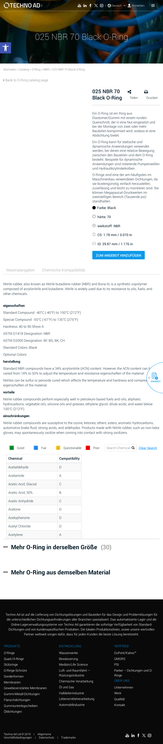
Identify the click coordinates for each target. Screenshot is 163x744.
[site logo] (23, 5)
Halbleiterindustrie (71, 693)
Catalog (24, 69)
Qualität (119, 699)
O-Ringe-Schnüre (15, 670)
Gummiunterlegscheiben (21, 706)
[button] (153, 377)
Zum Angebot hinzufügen (118, 255)
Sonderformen (14, 676)
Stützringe (11, 664)
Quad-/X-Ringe (14, 659)
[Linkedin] (85, 5)
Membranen (12, 682)
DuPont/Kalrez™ (125, 653)
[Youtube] (79, 5)
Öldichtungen (13, 711)
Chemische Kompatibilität (63, 269)
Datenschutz (46, 737)
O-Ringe (9, 653)
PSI (116, 664)
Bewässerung (68, 659)
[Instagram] (101, 5)
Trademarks (68, 737)
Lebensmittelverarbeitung (76, 699)
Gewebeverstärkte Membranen (25, 688)
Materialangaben (20, 269)
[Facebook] (90, 5)
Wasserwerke (68, 653)
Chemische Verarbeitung (76, 681)
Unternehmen (123, 687)
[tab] (20, 270)
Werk (117, 693)
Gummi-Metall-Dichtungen (22, 694)
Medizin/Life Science (73, 664)
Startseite (9, 69)
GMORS (119, 659)
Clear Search (148, 448)
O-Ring (36, 69)
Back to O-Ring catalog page (26, 80)
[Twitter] (96, 5)
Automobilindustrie (72, 705)
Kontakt (119, 705)
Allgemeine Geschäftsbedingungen (27, 736)
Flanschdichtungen (17, 700)
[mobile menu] (153, 5)
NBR (46, 69)
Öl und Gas (66, 687)
